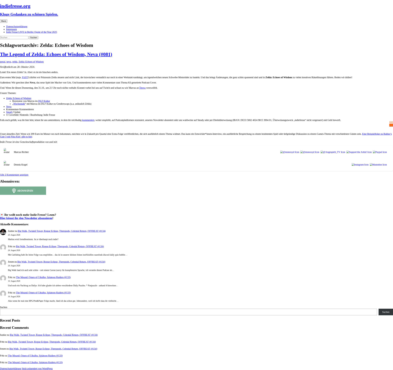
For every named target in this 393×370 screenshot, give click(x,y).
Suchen (3, 307)
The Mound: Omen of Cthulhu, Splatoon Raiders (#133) (43, 277)
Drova (142, 88)
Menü (3, 21)
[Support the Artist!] (358, 152)
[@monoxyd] (289, 152)
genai (2, 61)
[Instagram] (359, 164)
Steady (9, 112)
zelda (14, 61)
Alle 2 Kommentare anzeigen (14, 174)
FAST (25, 77)
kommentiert (88, 120)
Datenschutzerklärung (16, 26)
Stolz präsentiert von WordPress (37, 368)
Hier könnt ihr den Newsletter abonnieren (26, 218)
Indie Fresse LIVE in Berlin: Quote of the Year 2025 (31, 32)
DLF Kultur (44, 101)
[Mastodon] (378, 164)
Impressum (11, 29)
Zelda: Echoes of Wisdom (31, 61)
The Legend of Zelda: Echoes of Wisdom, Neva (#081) (56, 54)
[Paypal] (379, 152)
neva (8, 61)
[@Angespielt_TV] (332, 152)
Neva (8, 106)
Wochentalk (19, 103)
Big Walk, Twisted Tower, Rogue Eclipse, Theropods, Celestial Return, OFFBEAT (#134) (62, 231)
